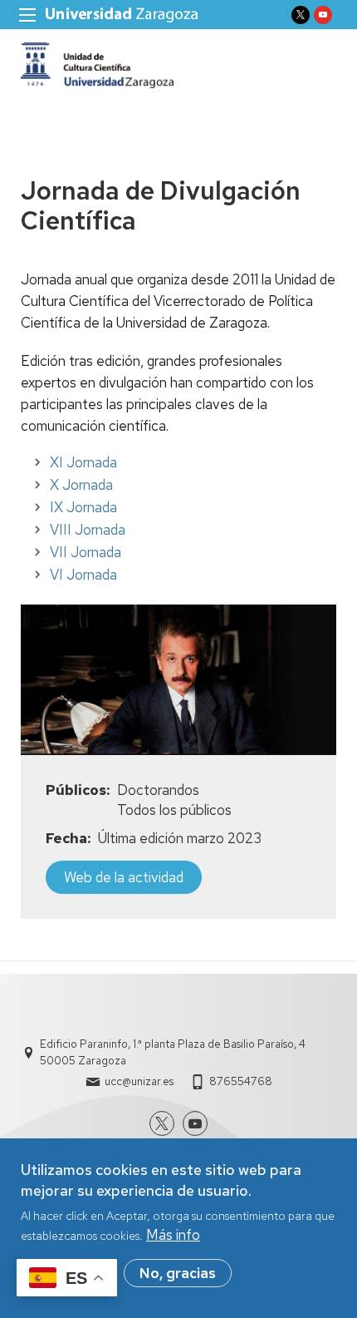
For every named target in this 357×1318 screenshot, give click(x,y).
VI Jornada (83, 574)
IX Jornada (83, 507)
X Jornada (81, 485)
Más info (173, 1235)
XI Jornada (83, 462)
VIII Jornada (87, 530)
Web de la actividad (123, 877)
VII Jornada (85, 552)
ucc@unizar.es (139, 1081)
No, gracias (177, 1273)
